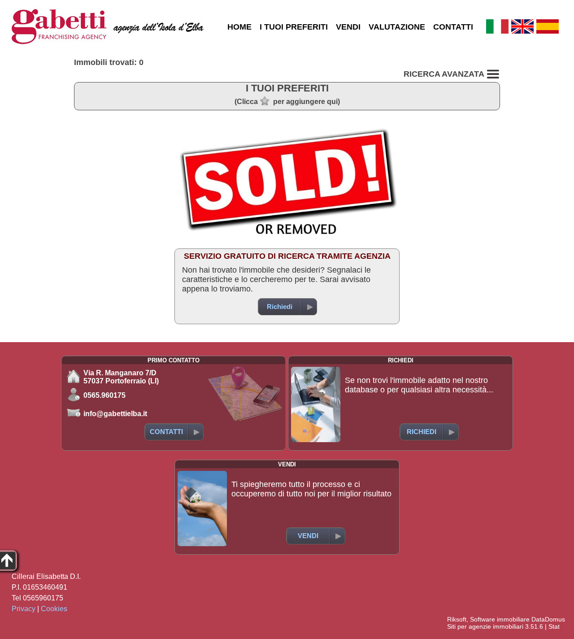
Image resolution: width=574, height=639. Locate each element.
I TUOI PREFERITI (294, 26)
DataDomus (548, 619)
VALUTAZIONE (397, 26)
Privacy (23, 609)
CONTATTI (453, 26)
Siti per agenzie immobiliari (485, 626)
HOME (239, 26)
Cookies (54, 609)
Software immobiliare (500, 619)
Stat (554, 626)
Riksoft (456, 619)
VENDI (348, 26)
